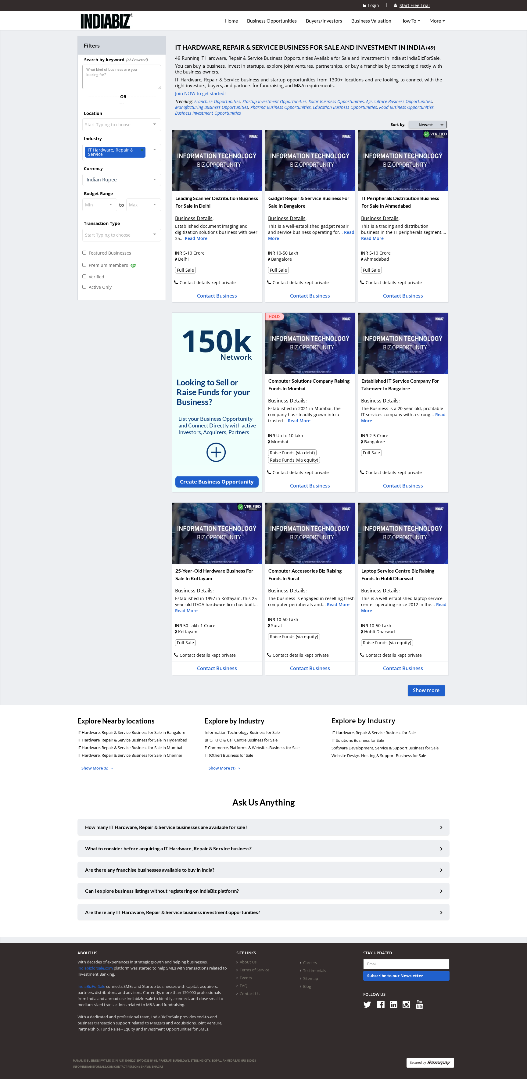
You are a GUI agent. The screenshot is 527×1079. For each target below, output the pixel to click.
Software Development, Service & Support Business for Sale (385, 748)
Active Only (99, 287)
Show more (426, 690)
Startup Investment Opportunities (274, 101)
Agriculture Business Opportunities (399, 101)
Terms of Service (254, 970)
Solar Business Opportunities (336, 101)
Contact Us (250, 993)
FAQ (243, 985)
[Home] (107, 26)
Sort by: (398, 124)
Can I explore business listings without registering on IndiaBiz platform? (162, 891)
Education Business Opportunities (345, 107)
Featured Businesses (108, 253)
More (435, 20)
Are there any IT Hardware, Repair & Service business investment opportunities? (172, 912)
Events (246, 978)
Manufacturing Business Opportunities (211, 107)
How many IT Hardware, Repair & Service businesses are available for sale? (166, 827)
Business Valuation (371, 20)
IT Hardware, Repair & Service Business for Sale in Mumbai (129, 747)
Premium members (107, 265)
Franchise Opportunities (217, 101)
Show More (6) (95, 768)
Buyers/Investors (324, 20)
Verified (95, 277)
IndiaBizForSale (91, 986)
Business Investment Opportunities (208, 113)
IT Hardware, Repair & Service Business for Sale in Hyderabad (132, 740)
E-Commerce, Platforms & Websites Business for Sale (252, 747)
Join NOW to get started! (200, 93)
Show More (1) (222, 768)
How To (408, 20)
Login (372, 5)
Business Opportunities (272, 20)
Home (231, 20)
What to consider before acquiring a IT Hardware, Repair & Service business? (168, 848)
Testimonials (314, 970)
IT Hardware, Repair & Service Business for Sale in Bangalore (131, 732)
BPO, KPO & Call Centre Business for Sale (241, 740)
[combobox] (121, 124)
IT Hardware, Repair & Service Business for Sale (374, 732)
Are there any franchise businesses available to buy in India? (149, 870)
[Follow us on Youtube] (422, 1004)
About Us (248, 962)
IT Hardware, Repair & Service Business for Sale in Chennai (129, 755)
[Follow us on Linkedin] (396, 1004)
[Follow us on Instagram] (408, 1004)
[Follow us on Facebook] (383, 1004)
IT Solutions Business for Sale (358, 740)
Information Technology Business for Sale (242, 732)
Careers (310, 962)
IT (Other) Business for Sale (229, 755)
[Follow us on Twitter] (369, 1004)
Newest (426, 124)
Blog (307, 986)
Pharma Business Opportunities (280, 107)
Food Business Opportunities (406, 107)
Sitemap (310, 978)
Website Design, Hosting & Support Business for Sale (379, 755)
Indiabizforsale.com (95, 968)
